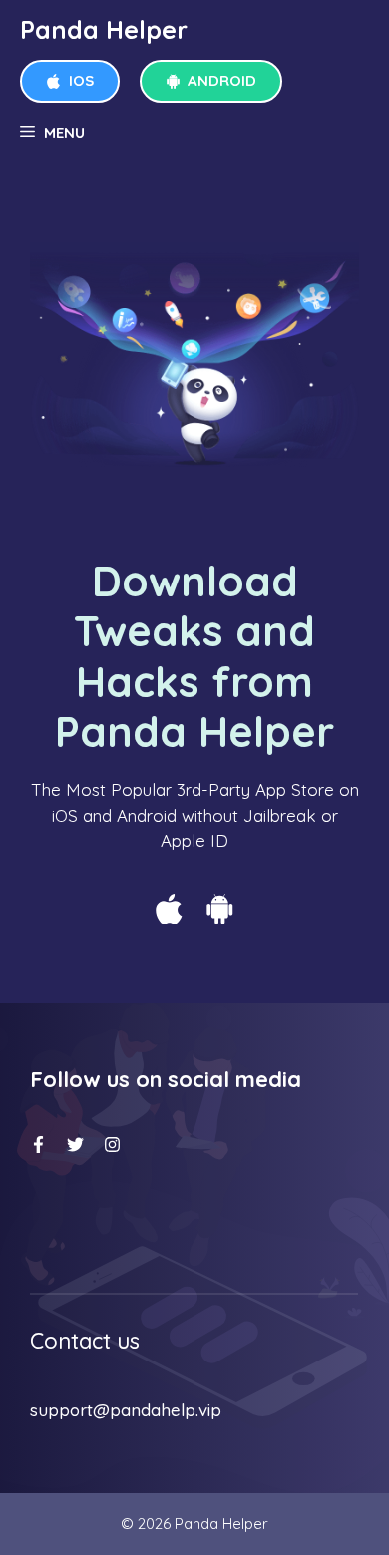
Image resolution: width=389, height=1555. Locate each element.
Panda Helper (104, 29)
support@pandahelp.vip (125, 1409)
